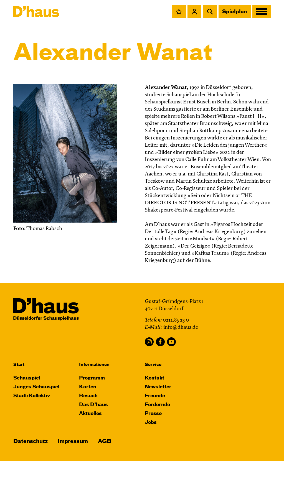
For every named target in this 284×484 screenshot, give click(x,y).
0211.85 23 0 (176, 320)
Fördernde (157, 405)
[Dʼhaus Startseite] (36, 11)
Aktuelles (90, 413)
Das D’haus (93, 405)
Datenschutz (30, 441)
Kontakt (154, 378)
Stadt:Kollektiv (31, 396)
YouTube (171, 341)
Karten (87, 387)
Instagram (149, 341)
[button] (179, 11)
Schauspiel (26, 378)
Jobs (151, 422)
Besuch (88, 396)
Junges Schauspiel (36, 387)
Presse (153, 413)
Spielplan (234, 11)
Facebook (160, 341)
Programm (92, 378)
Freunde (155, 396)
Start (18, 365)
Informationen (94, 365)
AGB (104, 441)
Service (153, 365)
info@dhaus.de (180, 327)
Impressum (73, 441)
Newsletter (158, 387)
